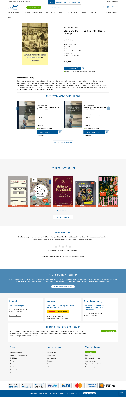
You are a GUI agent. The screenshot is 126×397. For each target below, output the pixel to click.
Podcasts (50, 361)
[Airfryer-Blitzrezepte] (85, 190)
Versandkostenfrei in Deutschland (19, 1)
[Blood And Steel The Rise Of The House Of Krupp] (26, 115)
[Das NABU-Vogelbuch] (40, 190)
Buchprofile (95, 13)
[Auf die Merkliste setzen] (83, 68)
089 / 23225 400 (16, 311)
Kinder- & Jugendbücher (33, 13)
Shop (51, 2)
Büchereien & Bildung (92, 358)
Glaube (84, 13)
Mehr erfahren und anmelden (63, 286)
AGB (79, 393)
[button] (57, 210)
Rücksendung (63, 318)
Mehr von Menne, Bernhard (63, 142)
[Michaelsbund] (13, 8)
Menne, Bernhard (71, 27)
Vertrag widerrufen (89, 393)
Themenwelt (72, 13)
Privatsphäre (53, 393)
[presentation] (17, 108)
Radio (49, 364)
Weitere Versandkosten (55, 316)
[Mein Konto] (108, 7)
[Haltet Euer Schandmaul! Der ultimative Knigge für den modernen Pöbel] (63, 190)
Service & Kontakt (112, 1)
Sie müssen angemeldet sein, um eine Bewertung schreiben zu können (63, 256)
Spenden (90, 352)
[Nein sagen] (18, 190)
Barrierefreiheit (64, 393)
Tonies (61, 13)
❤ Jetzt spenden (33, 7)
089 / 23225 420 (91, 315)
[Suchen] (103, 7)
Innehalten (61, 2)
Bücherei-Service (112, 13)
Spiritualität (51, 358)
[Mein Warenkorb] (117, 7)
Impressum (34, 393)
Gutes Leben (51, 355)
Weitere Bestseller (63, 217)
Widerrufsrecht (52, 318)
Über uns (88, 355)
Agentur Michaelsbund (93, 364)
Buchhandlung (90, 367)
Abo (48, 367)
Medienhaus (74, 2)
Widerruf (74, 393)
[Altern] (108, 190)
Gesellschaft (51, 352)
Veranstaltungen (91, 361)
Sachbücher (50, 13)
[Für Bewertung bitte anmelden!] (68, 40)
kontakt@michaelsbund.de (20, 309)
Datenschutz (43, 393)
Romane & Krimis (13, 13)
